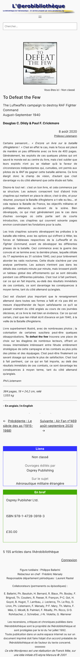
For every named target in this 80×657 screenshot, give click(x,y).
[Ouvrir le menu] (40, 17)
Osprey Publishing (40, 470)
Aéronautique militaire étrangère (40, 483)
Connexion (69, 560)
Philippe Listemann (65, 135)
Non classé (68, 89)
